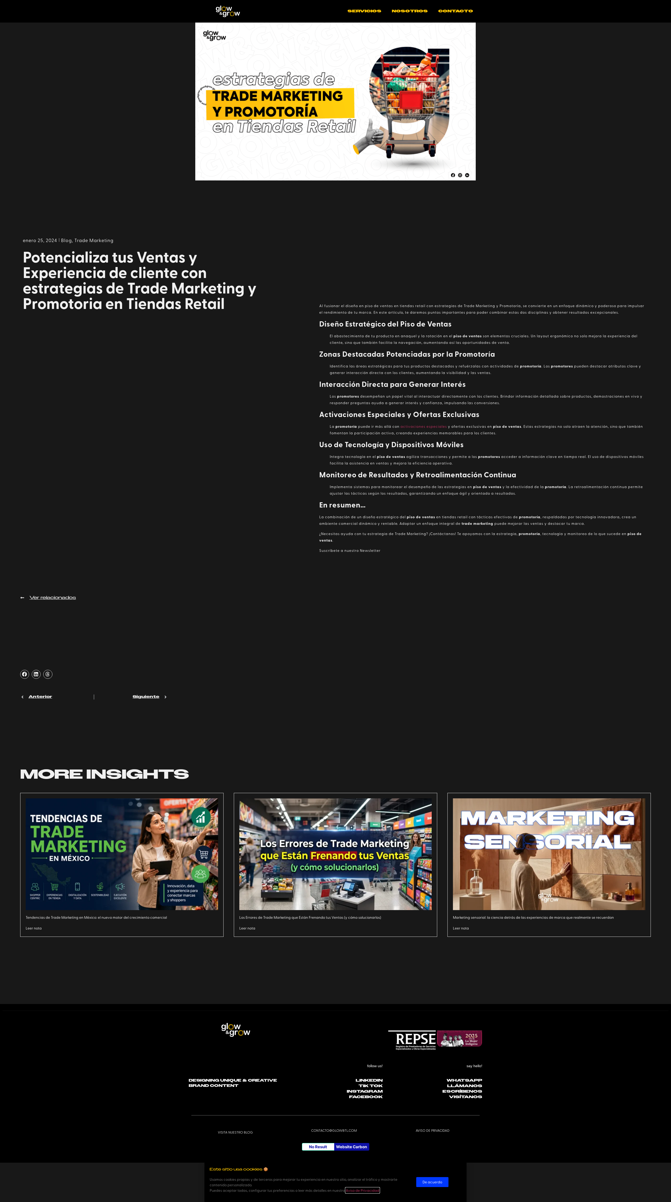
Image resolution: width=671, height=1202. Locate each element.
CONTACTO (455, 11)
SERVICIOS (364, 11)
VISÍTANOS (465, 1097)
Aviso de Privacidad (362, 1190)
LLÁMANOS (464, 1086)
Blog (66, 240)
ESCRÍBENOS (462, 1091)
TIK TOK (371, 1086)
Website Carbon (351, 1146)
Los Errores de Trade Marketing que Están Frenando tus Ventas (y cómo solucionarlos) (310, 917)
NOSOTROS (410, 11)
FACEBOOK (366, 1097)
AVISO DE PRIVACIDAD (433, 1130)
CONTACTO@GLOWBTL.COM (334, 1130)
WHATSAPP (464, 1080)
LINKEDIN (369, 1080)
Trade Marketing (93, 240)
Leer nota (34, 928)
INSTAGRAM (365, 1091)
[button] (24, 674)
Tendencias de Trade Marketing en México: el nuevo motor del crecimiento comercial (96, 917)
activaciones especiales (424, 426)
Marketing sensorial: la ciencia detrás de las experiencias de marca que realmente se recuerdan (533, 917)
